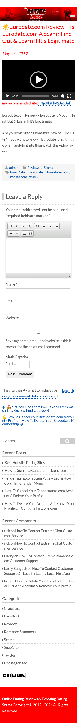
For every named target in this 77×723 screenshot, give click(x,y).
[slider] (35, 96)
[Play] (8, 96)
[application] (38, 80)
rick (7, 531)
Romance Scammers (20, 632)
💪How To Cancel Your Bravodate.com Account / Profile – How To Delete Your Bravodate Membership (38, 420)
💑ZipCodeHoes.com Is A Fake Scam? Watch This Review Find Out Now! (37, 409)
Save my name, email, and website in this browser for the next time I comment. (38, 344)
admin (13, 167)
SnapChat (11, 647)
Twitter (10, 655)
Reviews (33, 167)
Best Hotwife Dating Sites (25, 463)
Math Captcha (17, 357)
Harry (9, 556)
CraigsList (12, 608)
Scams (48, 167)
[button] (38, 79)
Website (12, 318)
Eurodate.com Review (22, 177)
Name (11, 284)
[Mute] (62, 96)
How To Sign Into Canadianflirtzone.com (36, 470)
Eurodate (36, 172)
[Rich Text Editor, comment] (38, 255)
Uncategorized (15, 663)
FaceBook (12, 616)
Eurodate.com (57, 172)
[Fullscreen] (69, 96)
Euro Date (17, 172)
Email (11, 301)
